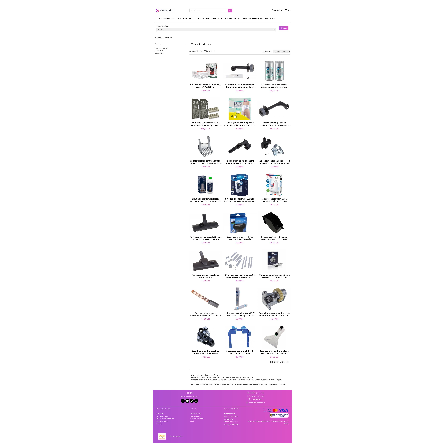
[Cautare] (230, 10)
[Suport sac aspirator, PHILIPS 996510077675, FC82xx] (240, 337)
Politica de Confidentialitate (165, 419)
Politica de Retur (195, 416)
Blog (272, 19)
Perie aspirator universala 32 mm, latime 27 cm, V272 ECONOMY (205, 238)
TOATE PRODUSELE (161, 48)
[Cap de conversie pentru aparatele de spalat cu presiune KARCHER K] (274, 147)
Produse (168, 38)
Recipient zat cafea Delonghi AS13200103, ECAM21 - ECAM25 (274, 238)
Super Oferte (159, 51)
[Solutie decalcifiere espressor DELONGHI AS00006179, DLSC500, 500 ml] (205, 185)
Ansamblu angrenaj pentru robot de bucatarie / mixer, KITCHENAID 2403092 (274, 314)
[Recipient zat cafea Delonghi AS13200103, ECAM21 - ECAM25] (274, 223)
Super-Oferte (217, 19)
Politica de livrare (162, 421)
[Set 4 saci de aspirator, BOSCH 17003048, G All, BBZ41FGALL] (274, 185)
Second (197, 19)
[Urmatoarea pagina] (287, 362)
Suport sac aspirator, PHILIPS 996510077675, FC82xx (239, 352)
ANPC (192, 421)
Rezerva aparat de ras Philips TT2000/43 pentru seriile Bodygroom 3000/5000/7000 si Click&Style (239, 238)
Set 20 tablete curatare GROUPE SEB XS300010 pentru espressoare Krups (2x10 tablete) (205, 124)
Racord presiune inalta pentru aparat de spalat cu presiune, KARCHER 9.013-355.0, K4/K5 (240, 162)
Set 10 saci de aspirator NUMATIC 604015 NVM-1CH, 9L (205, 86)
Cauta (284, 28)
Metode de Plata (195, 413)
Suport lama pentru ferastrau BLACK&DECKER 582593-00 (205, 352)
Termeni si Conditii (162, 416)
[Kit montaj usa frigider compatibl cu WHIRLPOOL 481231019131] (240, 260)
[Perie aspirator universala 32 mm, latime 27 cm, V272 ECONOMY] (205, 223)
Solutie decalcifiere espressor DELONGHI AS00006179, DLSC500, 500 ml (205, 200)
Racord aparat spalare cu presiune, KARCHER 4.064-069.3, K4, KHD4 (274, 124)
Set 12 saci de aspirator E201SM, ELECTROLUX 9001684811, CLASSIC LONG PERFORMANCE (239, 200)
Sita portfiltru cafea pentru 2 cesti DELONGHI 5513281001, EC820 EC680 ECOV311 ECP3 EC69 (274, 276)
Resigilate (187, 19)
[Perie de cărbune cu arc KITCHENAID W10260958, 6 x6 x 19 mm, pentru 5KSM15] (205, 299)
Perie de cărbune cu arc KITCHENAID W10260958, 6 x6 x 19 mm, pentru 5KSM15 (205, 314)
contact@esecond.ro (257, 402)
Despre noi (160, 413)
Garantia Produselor (196, 419)
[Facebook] (183, 401)
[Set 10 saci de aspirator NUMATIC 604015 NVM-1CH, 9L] (205, 71)
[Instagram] (196, 401)
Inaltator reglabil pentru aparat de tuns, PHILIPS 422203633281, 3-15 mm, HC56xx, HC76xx (205, 162)
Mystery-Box (230, 19)
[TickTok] (192, 401)
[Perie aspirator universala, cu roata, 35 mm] (205, 261)
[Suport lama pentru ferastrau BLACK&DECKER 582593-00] (205, 337)
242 (283, 362)
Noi (179, 19)
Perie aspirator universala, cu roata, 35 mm (205, 276)
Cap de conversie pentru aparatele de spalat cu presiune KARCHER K (274, 162)
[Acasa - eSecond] (166, 11)
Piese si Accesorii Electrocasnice (253, 19)
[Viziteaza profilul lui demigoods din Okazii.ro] (162, 436)
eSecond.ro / (160, 38)
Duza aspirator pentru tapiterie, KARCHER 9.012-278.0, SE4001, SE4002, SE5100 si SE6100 (274, 352)
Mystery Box (159, 53)
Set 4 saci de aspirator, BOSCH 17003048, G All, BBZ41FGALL (274, 200)
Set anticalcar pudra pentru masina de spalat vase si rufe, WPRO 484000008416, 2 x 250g (274, 86)
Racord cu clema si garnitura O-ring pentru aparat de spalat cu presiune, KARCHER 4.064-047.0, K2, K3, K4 (239, 86)
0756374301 (256, 399)
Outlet (206, 19)
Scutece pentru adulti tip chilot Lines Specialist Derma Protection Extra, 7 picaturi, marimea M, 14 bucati (239, 124)
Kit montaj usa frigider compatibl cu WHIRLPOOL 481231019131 (239, 276)
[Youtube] (187, 401)
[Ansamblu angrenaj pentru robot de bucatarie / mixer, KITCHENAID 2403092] (274, 299)
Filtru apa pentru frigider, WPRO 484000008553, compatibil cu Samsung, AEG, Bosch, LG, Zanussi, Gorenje (240, 314)
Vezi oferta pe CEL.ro (176, 436)
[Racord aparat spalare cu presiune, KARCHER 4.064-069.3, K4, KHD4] (274, 109)
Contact (158, 424)
